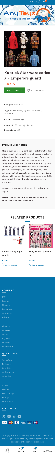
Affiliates (6, 330)
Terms (5, 334)
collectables (16, 110)
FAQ (4, 297)
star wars (9, 113)
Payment (6, 338)
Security (6, 301)
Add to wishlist (38, 90)
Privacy (5, 317)
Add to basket (14, 90)
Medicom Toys (18, 120)
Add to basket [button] (11, 265)
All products (7, 346)
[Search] (32, 2)
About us (6, 326)
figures (27, 110)
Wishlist (39, 1)
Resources (7, 309)
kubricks (36, 110)
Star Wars (19, 104)
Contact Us (7, 313)
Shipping (6, 305)
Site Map (6, 342)
